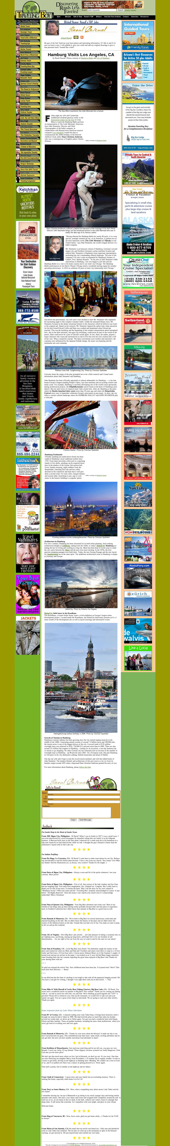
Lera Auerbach (57, 133)
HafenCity (101, 546)
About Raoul (66, 38)
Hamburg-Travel (101, 140)
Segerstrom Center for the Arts (62, 120)
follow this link (85, 767)
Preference (133, 10)
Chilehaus (66, 546)
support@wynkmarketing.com (108, 1145)
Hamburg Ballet (87, 58)
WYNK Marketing (75, 1145)
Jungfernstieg (52, 554)
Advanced (127, 10)
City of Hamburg (103, 58)
